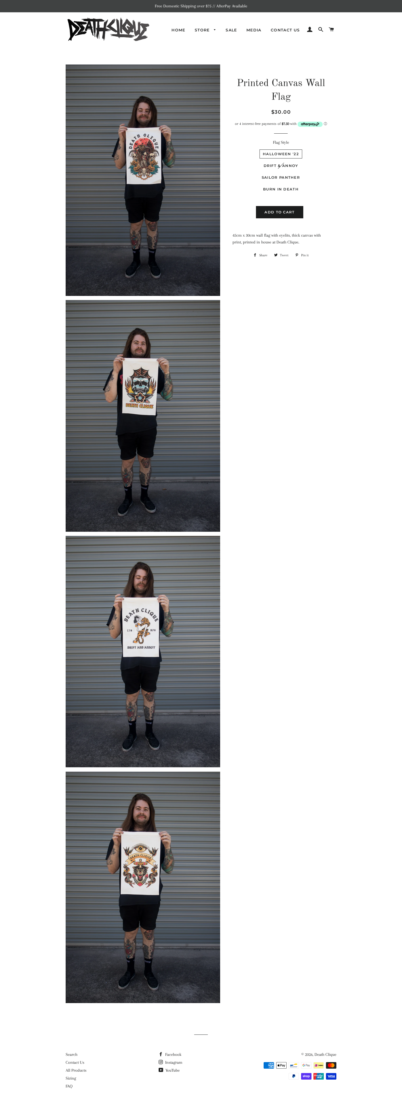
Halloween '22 (281, 154)
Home (178, 30)
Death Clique (325, 1054)
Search (71, 1054)
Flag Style (281, 142)
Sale (231, 30)
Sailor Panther (281, 177)
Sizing (71, 1078)
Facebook (172, 1054)
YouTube (172, 1070)
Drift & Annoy (281, 165)
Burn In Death (281, 189)
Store (203, 30)
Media (253, 30)
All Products (76, 1070)
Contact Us (285, 30)
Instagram (173, 1062)
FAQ (69, 1086)
